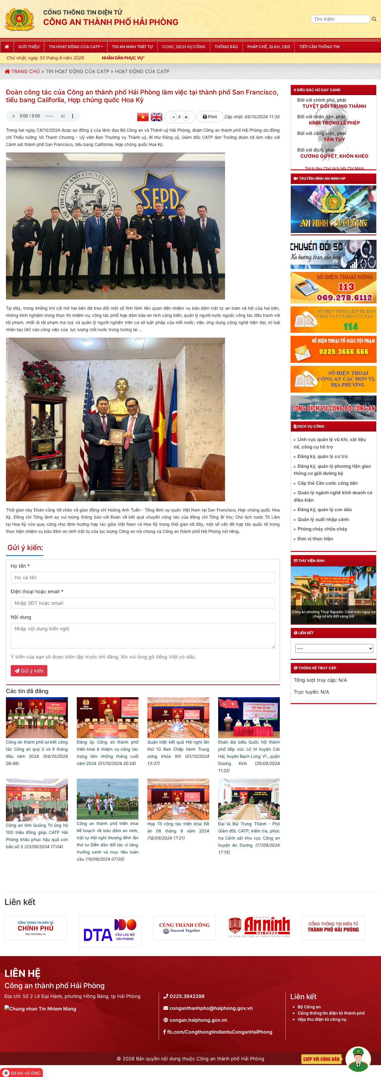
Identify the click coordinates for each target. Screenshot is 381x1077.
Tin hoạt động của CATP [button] (74, 46)
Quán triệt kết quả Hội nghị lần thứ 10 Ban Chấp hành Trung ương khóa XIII (178, 749)
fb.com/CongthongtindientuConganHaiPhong (219, 1032)
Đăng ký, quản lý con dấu (325, 509)
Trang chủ (25, 71)
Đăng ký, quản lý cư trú (323, 456)
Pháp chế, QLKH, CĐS (268, 46)
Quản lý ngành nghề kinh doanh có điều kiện (333, 496)
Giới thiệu (29, 46)
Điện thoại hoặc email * (37, 591)
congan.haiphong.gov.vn (198, 1020)
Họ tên (20, 566)
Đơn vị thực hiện (315, 538)
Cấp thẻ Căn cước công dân (328, 483)
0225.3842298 (187, 996)
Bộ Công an (309, 1006)
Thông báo (226, 46)
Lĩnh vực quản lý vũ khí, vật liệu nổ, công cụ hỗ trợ (330, 443)
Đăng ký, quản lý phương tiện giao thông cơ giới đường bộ (332, 469)
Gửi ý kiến (31, 671)
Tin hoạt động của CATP (77, 71)
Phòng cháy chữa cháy (322, 529)
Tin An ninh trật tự (132, 46)
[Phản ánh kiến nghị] (336, 1059)
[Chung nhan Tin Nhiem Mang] (40, 1008)
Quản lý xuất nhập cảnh (323, 519)
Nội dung (21, 617)
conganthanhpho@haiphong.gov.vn (211, 1008)
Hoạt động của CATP (142, 71)
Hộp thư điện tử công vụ (322, 1019)
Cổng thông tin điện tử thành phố (331, 1012)
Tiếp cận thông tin (319, 46)
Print (212, 116)
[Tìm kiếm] (374, 19)
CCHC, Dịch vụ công (183, 46)
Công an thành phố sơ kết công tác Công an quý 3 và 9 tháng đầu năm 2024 (37, 749)
